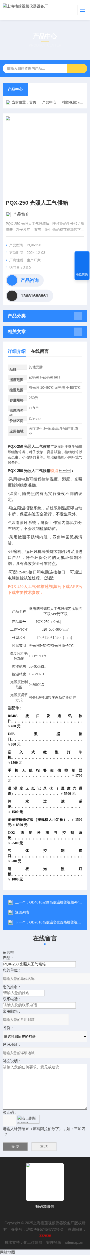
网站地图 (7, 1252)
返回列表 (22, 912)
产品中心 (15, 89)
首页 (32, 102)
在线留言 (40, 351)
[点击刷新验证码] (28, 1119)
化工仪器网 (33, 1242)
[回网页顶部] (82, 257)
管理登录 (53, 1242)
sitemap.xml (75, 1242)
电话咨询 (82, 274)
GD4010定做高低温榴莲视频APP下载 (58, 902)
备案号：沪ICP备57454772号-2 (37, 1229)
